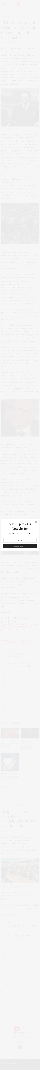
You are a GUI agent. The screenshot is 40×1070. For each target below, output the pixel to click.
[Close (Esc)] (36, 522)
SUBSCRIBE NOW (20, 546)
